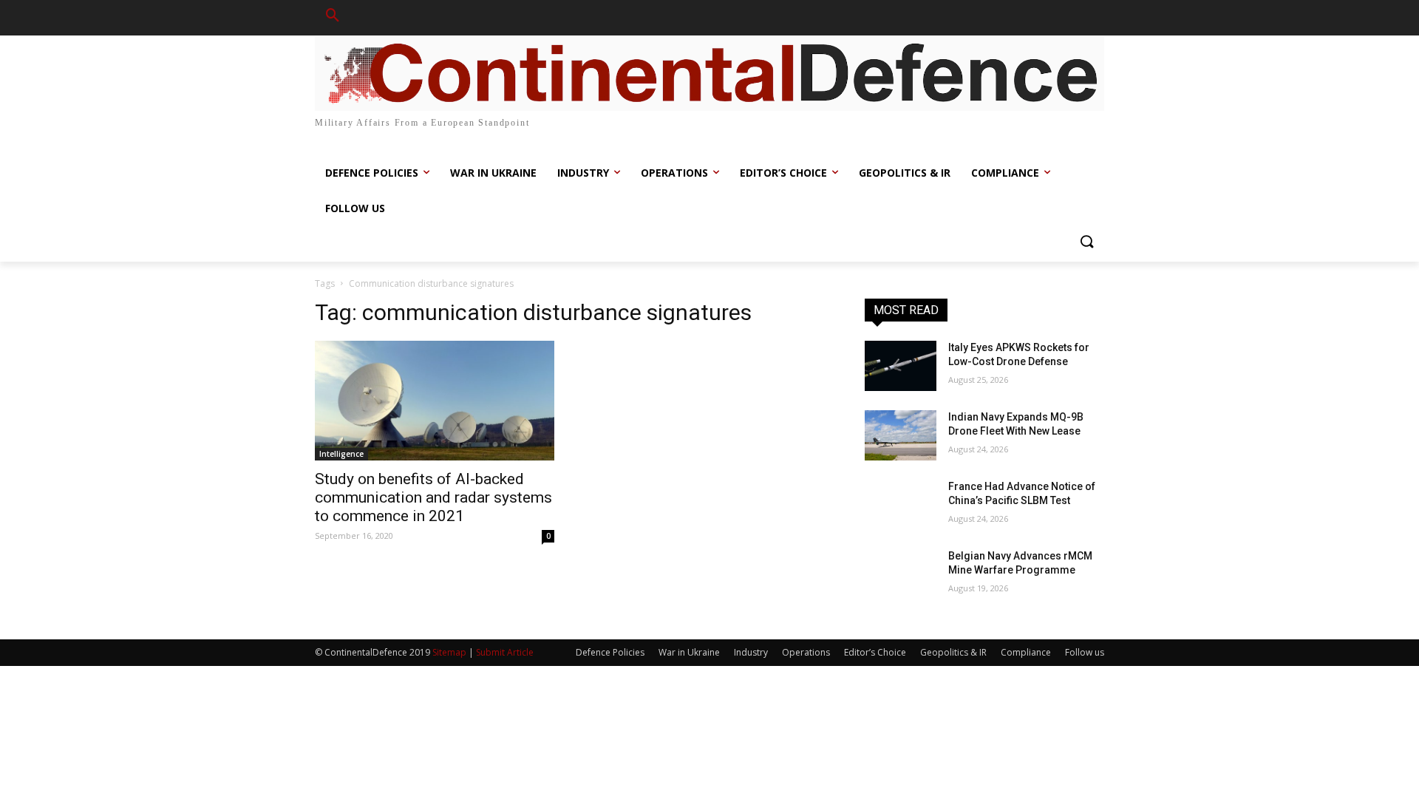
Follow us (1084, 652)
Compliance (1026, 652)
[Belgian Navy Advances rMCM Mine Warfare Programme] (900, 574)
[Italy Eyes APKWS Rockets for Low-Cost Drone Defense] (900, 366)
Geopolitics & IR (953, 652)
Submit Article (505, 652)
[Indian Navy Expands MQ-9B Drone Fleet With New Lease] (900, 435)
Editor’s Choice (875, 652)
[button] (332, 17)
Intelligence (341, 454)
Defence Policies (610, 652)
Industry (751, 652)
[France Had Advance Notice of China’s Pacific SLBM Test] (900, 505)
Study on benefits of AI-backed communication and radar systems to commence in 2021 (433, 497)
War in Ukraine (689, 652)
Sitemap (449, 652)
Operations (806, 652)
